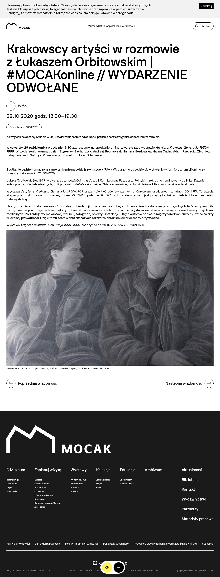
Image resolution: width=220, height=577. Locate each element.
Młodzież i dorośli (127, 484)
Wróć (22, 106)
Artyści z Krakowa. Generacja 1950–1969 (52, 191)
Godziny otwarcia (41, 484)
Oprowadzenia (40, 491)
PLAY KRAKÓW (44, 173)
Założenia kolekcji (103, 480)
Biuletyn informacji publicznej (81, 543)
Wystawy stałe (77, 484)
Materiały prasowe (198, 519)
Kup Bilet (107, 567)
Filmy (98, 487)
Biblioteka (190, 479)
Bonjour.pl (209, 571)
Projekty (74, 491)
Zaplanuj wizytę (47, 470)
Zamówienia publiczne (47, 543)
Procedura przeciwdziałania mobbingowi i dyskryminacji (165, 543)
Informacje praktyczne (43, 495)
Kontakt (188, 489)
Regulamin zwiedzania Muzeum (47, 503)
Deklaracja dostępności (116, 543)
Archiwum (75, 487)
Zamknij (206, 6)
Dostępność (39, 499)
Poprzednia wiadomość (37, 383)
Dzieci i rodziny (126, 480)
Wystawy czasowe (78, 480)
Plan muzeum (40, 487)
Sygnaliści (208, 543)
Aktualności (192, 470)
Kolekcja (103, 470)
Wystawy (79, 470)
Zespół (9, 487)
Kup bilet (38, 480)
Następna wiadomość (183, 383)
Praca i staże (11, 491)
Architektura (11, 484)
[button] (119, 567)
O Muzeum (15, 470)
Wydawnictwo (194, 499)
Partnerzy (190, 509)
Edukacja (127, 470)
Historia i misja (12, 480)
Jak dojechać (39, 507)
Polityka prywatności (18, 543)
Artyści (99, 484)
